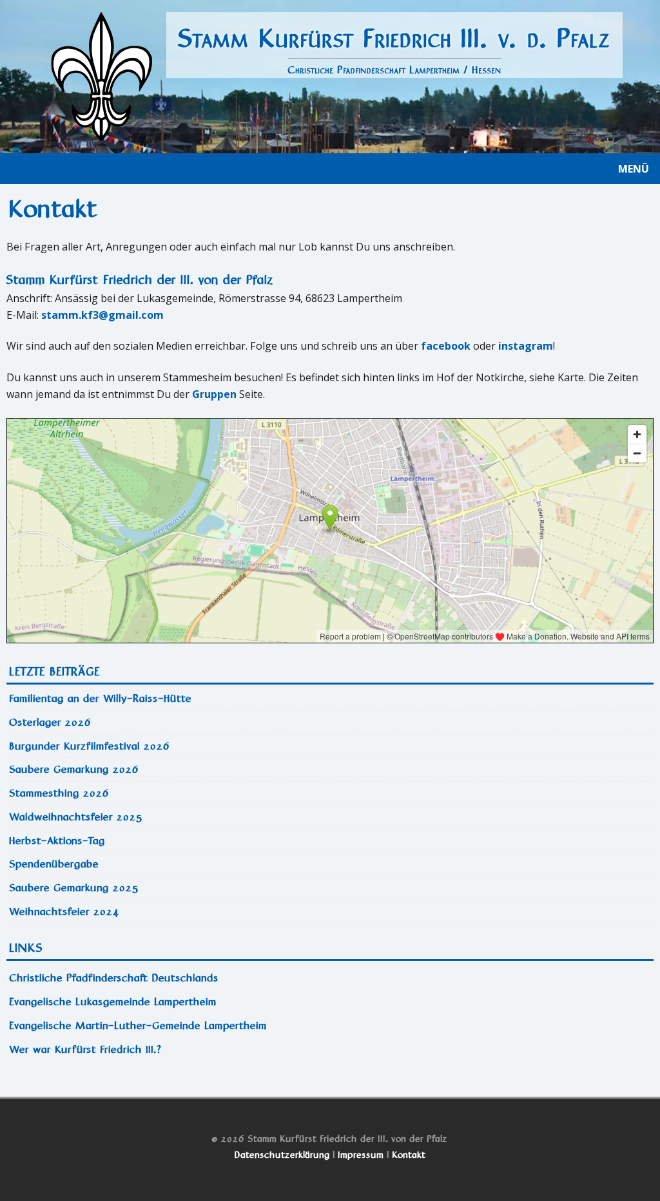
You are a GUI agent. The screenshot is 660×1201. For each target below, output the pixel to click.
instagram (525, 346)
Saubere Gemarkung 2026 (74, 769)
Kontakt (409, 1154)
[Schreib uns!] (325, 1078)
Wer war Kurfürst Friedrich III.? (86, 1049)
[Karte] (312, 1078)
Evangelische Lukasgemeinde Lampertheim (113, 1001)
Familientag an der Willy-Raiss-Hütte (101, 698)
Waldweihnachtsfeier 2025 (76, 817)
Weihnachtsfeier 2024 (65, 911)
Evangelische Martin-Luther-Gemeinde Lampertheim (138, 1025)
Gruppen (214, 394)
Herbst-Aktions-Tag (58, 840)
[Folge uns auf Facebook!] (351, 1078)
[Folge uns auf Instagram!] (338, 1078)
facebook (446, 346)
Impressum (361, 1154)
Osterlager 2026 (51, 722)
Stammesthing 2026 (60, 793)
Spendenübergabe (54, 864)
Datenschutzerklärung (282, 1154)
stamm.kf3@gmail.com (102, 315)
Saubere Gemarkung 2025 (74, 887)
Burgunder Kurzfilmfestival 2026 (90, 746)
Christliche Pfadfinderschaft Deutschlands (114, 978)
